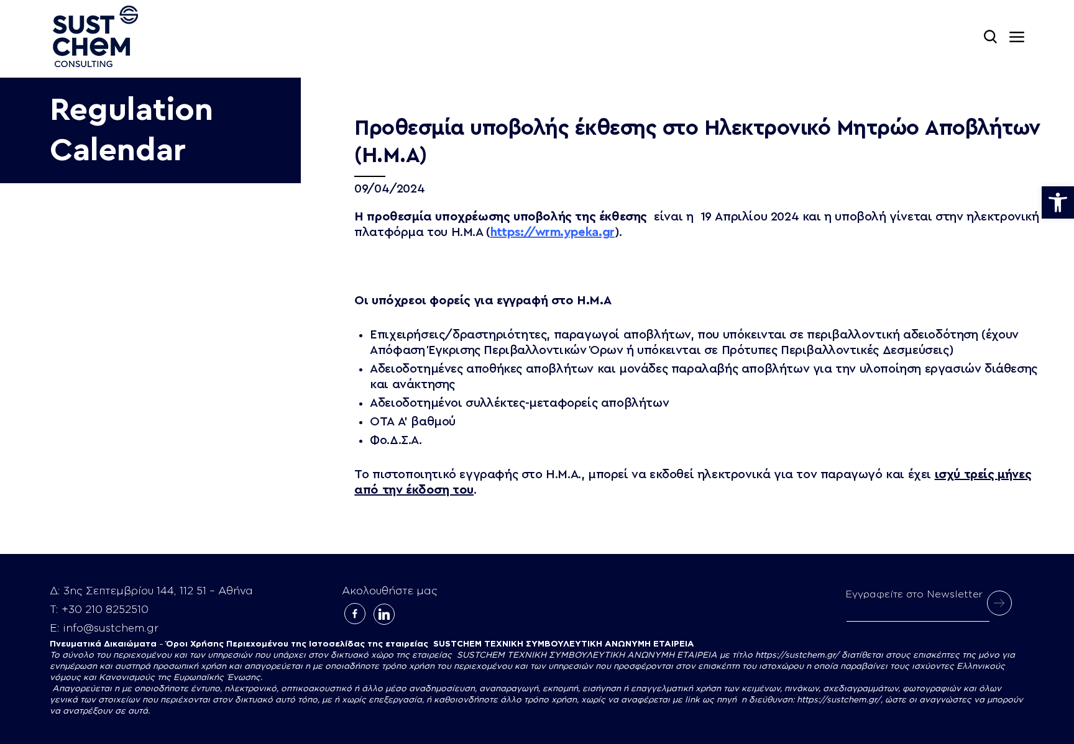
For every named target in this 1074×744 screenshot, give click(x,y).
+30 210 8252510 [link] (105, 609)
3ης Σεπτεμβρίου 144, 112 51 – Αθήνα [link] (158, 591)
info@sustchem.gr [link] (110, 628)
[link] (1058, 202)
